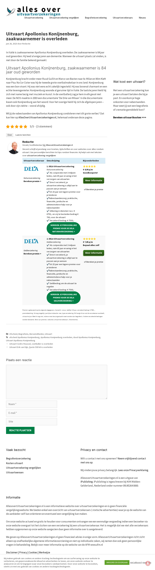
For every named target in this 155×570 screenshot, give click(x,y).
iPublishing (87, 481)
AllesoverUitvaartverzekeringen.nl (59, 145)
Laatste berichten (23, 135)
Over (10, 135)
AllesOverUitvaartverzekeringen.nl (37, 117)
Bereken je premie (94, 189)
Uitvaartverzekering (33, 17)
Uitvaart (48, 334)
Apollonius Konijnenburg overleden (56, 337)
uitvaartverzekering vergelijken (41, 155)
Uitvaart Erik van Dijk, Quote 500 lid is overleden (31, 347)
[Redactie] (14, 153)
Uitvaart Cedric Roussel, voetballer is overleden (31, 343)
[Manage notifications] (147, 563)
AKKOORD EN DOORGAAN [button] (117, 562)
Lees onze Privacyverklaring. (133, 470)
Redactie (28, 141)
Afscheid (13, 334)
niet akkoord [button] (136, 562)
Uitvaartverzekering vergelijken (64, 17)
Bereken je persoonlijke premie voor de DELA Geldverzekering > (64, 297)
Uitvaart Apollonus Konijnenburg (20, 340)
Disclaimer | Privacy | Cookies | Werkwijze (28, 552)
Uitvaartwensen (14, 472)
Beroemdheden (37, 334)
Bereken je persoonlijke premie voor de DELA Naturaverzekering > (64, 228)
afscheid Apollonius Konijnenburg (24, 337)
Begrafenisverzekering (96, 17)
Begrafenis (23, 334)
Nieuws (142, 17)
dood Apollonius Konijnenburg (86, 337)
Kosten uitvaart (14, 463)
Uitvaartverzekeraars (123, 17)
